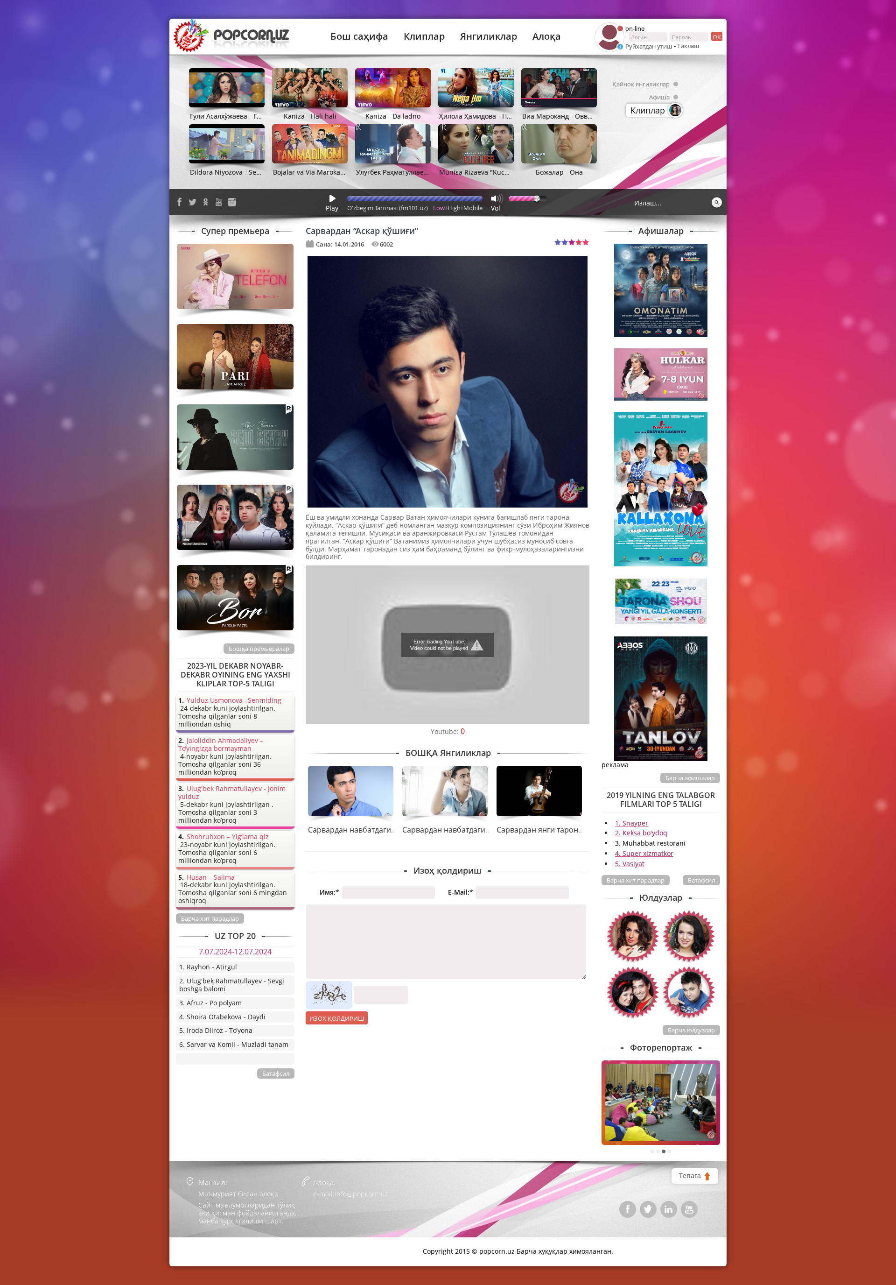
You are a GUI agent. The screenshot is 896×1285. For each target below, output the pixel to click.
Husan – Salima (211, 878)
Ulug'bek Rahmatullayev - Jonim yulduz (232, 793)
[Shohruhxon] (689, 992)
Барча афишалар (690, 778)
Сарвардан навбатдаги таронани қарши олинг (392, 830)
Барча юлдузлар (691, 1030)
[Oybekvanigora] (633, 992)
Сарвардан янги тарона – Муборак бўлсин (573, 830)
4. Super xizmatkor (644, 853)
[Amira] (633, 936)
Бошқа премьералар (259, 648)
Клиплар (424, 36)
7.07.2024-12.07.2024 (235, 951)
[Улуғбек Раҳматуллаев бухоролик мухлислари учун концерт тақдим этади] (661, 1102)
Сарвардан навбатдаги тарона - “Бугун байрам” (488, 830)
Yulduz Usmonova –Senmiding (234, 701)
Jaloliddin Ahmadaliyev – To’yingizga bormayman (220, 745)
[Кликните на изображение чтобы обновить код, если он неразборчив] (329, 984)
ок (717, 37)
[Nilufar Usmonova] (689, 936)
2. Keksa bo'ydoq (641, 832)
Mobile (473, 208)
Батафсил (701, 880)
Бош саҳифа (359, 36)
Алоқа (546, 36)
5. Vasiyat (629, 863)
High (454, 208)
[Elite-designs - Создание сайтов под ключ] (216, 1244)
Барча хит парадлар (636, 880)
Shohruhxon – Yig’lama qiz (228, 837)
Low (439, 208)
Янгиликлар (488, 36)
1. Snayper (631, 823)
